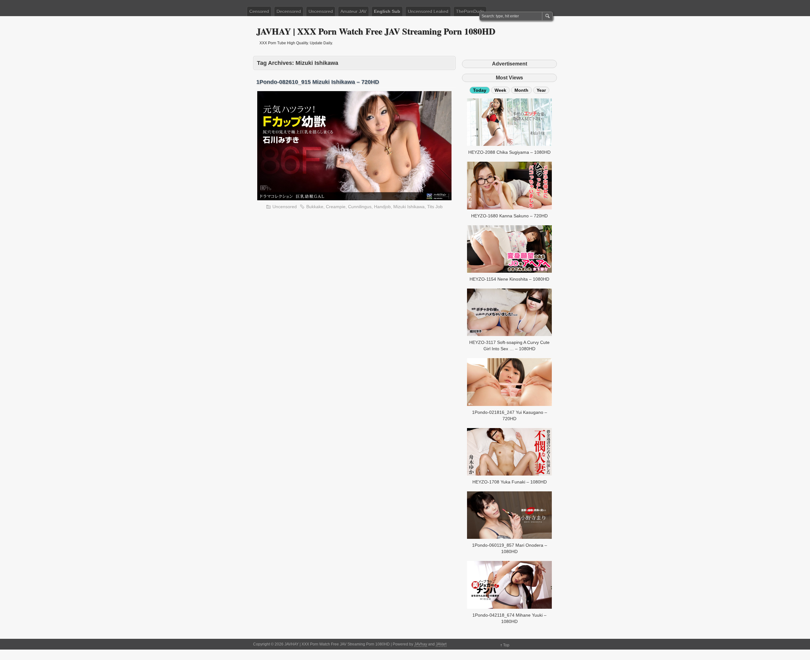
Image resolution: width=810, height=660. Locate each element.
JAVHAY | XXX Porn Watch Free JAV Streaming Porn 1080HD (375, 31)
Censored (259, 11)
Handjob (382, 206)
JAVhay (420, 644)
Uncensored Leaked (428, 11)
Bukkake (314, 206)
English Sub (387, 11)
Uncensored (320, 11)
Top (506, 645)
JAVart (441, 644)
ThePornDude (470, 11)
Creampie (336, 206)
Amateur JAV (353, 11)
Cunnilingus (359, 206)
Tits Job (435, 206)
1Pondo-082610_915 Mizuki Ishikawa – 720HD (317, 82)
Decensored (289, 11)
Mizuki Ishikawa (409, 206)
